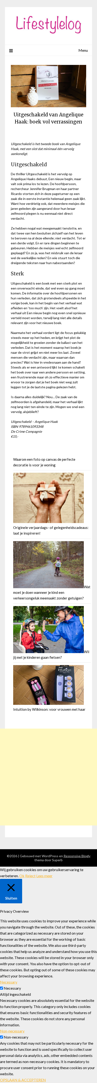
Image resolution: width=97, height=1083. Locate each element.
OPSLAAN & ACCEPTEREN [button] (23, 1080)
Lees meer (44, 875)
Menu (83, 50)
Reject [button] (30, 875)
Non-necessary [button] (12, 1031)
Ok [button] (21, 875)
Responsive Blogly (77, 856)
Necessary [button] (8, 982)
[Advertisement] (48, 777)
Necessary (12, 988)
